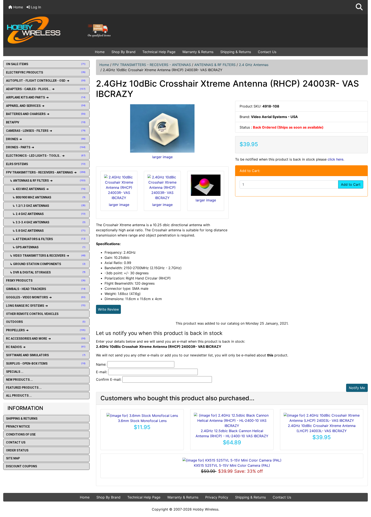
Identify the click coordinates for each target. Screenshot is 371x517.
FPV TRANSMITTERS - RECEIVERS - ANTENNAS (152, 65)
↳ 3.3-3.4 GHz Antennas (45, 222)
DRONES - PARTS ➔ (45, 147)
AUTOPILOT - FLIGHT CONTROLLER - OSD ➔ (45, 80)
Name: (101, 364)
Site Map (13, 458)
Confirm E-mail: (108, 379)
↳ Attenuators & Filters (45, 239)
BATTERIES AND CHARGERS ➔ (45, 114)
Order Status (17, 450)
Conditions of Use (21, 434)
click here (335, 159)
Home (17, 7)
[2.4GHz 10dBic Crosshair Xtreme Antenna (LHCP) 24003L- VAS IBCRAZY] (322, 417)
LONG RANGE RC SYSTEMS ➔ (45, 305)
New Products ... (19, 379)
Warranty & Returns (197, 52)
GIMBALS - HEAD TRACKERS (45, 289)
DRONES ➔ (45, 139)
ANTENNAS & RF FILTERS (215, 65)
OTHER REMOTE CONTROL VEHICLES (32, 314)
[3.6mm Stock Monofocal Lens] (142, 415)
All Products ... (19, 395)
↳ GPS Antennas (45, 247)
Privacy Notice (18, 426)
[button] (359, 7)
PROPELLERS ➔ (45, 330)
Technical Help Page (158, 52)
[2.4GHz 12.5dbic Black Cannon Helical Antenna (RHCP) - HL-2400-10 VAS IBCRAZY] (232, 420)
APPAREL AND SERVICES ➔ (45, 105)
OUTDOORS (45, 322)
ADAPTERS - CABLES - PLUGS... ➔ (45, 89)
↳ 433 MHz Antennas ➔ (45, 189)
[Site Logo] (64, 29)
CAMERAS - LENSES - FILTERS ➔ (45, 130)
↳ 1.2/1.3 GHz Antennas (45, 205)
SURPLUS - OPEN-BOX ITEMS (45, 363)
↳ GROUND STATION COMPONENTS (45, 264)
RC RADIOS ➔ (45, 347)
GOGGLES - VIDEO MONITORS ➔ (45, 297)
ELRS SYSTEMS (45, 164)
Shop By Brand (123, 52)
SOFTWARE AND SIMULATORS (45, 355)
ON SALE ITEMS (45, 64)
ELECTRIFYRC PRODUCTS (45, 72)
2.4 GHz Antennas (253, 65)
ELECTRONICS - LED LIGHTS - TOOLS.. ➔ (45, 155)
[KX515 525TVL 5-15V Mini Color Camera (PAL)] (231, 460)
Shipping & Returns (235, 52)
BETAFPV (45, 122)
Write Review (108, 309)
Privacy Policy (216, 497)
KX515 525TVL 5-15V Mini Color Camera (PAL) (232, 465)
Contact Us (267, 52)
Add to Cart (350, 184)
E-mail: (101, 372)
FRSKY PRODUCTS (45, 280)
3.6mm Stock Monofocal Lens (142, 421)
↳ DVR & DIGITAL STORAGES (45, 272)
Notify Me (357, 388)
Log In (35, 7)
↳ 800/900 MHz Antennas (45, 197)
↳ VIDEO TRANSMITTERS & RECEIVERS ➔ (45, 255)
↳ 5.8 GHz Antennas (45, 230)
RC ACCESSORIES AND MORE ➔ (45, 338)
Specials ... (14, 371)
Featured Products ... (24, 387)
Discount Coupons (21, 466)
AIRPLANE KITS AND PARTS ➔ (45, 97)
